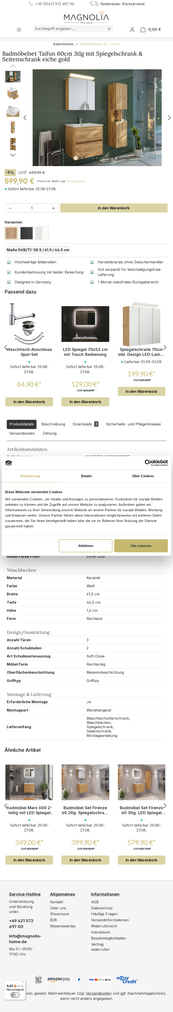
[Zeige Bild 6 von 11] (97, 158)
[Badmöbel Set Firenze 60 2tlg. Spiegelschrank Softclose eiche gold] (85, 782)
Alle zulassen (140, 545)
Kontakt (56, 902)
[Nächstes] (169, 118)
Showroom (59, 914)
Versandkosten (76, 181)
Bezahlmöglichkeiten (108, 938)
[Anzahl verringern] (10, 207)
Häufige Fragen (104, 914)
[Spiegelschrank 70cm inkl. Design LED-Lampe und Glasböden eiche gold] (141, 324)
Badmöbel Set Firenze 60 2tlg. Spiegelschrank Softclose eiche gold (85, 810)
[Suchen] (109, 28)
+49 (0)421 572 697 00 (54, 4)
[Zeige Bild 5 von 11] (93, 158)
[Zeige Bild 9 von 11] (110, 158)
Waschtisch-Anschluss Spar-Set (29, 352)
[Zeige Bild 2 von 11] (80, 158)
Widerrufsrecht (104, 926)
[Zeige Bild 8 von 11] (106, 158)
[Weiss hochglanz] (42, 233)
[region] (86, 117)
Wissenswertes (62, 926)
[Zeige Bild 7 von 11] (101, 158)
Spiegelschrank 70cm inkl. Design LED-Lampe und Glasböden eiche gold (141, 352)
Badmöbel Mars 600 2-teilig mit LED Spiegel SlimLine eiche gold (29, 810)
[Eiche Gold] (11, 233)
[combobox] (69, 28)
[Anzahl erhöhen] (53, 207)
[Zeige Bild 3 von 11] (84, 158)
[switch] (15, 995)
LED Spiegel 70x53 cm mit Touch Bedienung (85, 352)
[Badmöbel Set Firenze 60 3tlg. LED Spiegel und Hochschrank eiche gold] (141, 782)
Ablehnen (85, 545)
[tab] (21, 424)
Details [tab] (86, 476)
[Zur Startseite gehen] (86, 17)
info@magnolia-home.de (25, 939)
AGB (95, 902)
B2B (53, 920)
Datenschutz (102, 908)
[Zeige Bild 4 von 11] (88, 158)
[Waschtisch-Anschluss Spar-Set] (29, 324)
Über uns (58, 908)
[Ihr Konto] (132, 29)
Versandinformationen (110, 920)
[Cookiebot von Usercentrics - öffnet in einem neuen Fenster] (148, 463)
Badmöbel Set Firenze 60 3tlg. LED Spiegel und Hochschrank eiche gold (141, 810)
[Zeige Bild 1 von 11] (76, 158)
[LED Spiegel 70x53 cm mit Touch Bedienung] (85, 324)
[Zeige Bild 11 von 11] (118, 158)
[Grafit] (26, 233)
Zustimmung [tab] (30, 476)
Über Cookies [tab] (143, 476)
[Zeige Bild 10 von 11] (114, 158)
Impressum (100, 932)
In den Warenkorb (114, 208)
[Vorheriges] (24, 118)
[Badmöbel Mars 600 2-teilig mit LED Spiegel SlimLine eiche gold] (29, 782)
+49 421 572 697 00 (21, 923)
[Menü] (19, 29)
